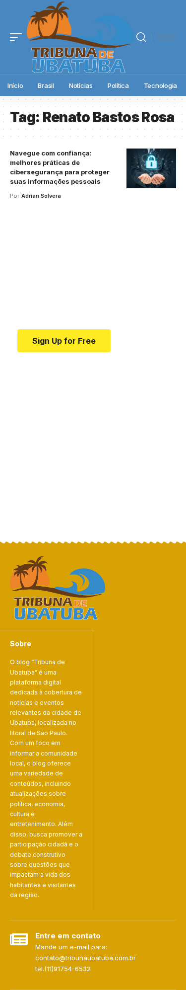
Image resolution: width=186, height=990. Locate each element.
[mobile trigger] (18, 37)
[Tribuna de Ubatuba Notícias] (80, 37)
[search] (141, 37)
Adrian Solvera (41, 195)
